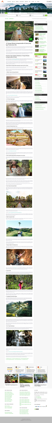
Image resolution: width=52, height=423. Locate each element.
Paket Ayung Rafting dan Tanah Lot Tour (40, 104)
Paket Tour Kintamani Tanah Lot (8, 400)
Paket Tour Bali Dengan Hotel (38, 88)
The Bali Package (29, 420)
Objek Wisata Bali (11, 18)
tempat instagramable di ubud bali (10, 359)
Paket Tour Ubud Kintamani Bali (8, 399)
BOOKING (38, 1)
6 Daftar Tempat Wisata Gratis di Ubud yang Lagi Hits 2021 (15, 212)
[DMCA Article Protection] (36, 409)
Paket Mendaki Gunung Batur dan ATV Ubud (40, 107)
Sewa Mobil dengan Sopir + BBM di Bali (39, 29)
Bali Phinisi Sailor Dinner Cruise (38, 56)
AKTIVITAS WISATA (22, 1)
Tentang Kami (22, 419)
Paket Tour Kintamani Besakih (8, 397)
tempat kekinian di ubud (25, 359)
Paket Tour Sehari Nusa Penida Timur (24, 411)
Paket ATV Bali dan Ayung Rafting (38, 75)
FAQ (35, 1)
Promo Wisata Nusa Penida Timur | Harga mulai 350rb (38, 63)
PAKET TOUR (13, 1)
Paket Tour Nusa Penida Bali (38, 90)
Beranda (7, 18)
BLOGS (29, 1)
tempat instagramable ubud (18, 359)
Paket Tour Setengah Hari (38, 85)
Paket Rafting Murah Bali (38, 99)
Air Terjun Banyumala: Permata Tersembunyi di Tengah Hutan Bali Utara (42, 46)
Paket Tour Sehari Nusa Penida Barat (24, 410)
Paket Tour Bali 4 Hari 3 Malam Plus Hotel (24, 401)
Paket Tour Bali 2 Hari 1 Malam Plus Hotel (24, 399)
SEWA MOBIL (17, 1)
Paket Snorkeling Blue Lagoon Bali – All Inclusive (38, 60)
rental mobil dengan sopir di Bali (15, 59)
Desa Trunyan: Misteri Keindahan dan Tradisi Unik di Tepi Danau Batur (42, 50)
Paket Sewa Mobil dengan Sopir (8, 412)
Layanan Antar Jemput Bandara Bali (9, 413)
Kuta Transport (25, 420)
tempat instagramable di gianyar (24, 358)
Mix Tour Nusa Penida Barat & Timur (24, 412)
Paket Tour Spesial (37, 82)
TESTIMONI (33, 1)
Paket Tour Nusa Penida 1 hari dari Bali (24, 409)
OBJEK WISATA (26, 1)
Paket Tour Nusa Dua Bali (8, 398)
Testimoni (30, 419)
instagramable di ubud (8, 358)
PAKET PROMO (9, 1)
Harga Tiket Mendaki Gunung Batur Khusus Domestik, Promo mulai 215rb (38, 71)
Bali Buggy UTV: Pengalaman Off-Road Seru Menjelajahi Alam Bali (42, 34)
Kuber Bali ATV (15, 267)
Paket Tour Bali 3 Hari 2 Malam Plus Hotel (24, 400)
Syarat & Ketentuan (26, 419)
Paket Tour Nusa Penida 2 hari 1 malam (24, 413)
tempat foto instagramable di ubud (16, 358)
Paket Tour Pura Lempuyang (8, 401)
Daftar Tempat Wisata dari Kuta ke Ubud (12, 95)
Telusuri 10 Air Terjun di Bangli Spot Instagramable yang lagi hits (15, 351)
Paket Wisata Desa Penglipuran (8, 396)
